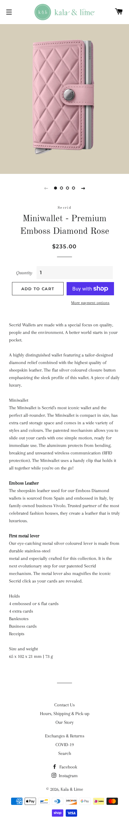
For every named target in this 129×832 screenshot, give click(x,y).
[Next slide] (83, 188)
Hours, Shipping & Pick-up (64, 713)
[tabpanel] (64, 98)
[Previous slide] (45, 188)
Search (64, 753)
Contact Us (64, 705)
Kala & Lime (72, 789)
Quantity (24, 272)
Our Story (65, 722)
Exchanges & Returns (64, 736)
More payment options (90, 302)
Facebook (67, 767)
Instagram (68, 775)
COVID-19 (65, 744)
